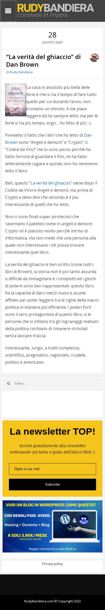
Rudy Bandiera (21, 72)
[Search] (9, 383)
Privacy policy (52, 563)
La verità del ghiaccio (50, 183)
